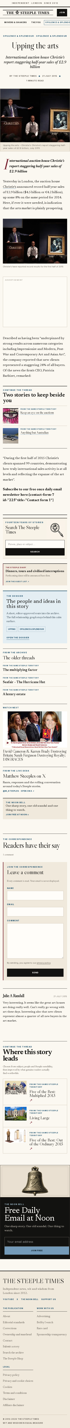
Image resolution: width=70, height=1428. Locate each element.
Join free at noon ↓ (17, 814)
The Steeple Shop (13, 1358)
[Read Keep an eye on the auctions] (10, 416)
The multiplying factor (20, 670)
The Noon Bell (29, 1299)
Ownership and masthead (17, 1334)
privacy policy (43, 963)
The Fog (36, 22)
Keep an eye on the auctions (37, 413)
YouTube (8, 1299)
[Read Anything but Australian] (10, 436)
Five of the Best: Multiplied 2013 (42, 1093)
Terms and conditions (15, 1393)
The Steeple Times (25, 76)
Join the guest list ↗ (17, 582)
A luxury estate (14, 694)
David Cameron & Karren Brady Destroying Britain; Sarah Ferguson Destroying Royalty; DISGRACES (34, 755)
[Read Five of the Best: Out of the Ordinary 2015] (16, 1136)
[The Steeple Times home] (28, 12)
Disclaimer (9, 1399)
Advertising (43, 1316)
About (6, 1316)
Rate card (42, 1328)
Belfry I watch (45, 1322)
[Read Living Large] (16, 1113)
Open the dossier (17, 638)
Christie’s (9, 187)
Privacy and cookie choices (18, 1381)
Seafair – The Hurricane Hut (24, 682)
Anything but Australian (34, 433)
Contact (7, 1340)
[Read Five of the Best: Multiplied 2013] (16, 1087)
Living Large (39, 1117)
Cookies (7, 1387)
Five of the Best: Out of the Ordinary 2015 (46, 1141)
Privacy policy (11, 1375)
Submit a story (11, 1346)
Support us (48, 1299)
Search (35, 552)
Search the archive (13, 1352)
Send (35, 973)
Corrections (10, 1328)
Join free (37, 1250)
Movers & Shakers (15, 22)
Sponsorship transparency (52, 1334)
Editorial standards (14, 1322)
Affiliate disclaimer (13, 1405)
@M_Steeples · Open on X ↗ (18, 791)
